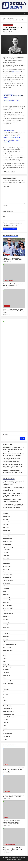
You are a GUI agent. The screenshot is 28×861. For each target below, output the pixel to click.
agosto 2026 (6, 516)
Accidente (6, 636)
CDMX (4, 655)
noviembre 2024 (7, 574)
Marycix (5, 481)
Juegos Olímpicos (8, 683)
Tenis (4, 725)
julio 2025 (5, 552)
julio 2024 (5, 586)
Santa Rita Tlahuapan (9, 717)
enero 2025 (6, 569)
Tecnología (6, 722)
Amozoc (5, 639)
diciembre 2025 (7, 538)
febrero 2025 (6, 566)
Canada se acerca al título (11, 501)
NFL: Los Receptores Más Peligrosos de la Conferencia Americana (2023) (13, 482)
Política (8, 171)
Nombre (5, 205)
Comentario (6, 186)
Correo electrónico (8, 211)
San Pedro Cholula (8, 714)
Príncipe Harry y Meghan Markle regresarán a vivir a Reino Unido (14, 247)
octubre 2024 (7, 577)
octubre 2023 (7, 611)
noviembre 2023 (7, 608)
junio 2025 (6, 555)
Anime (5, 642)
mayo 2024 (6, 591)
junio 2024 (6, 588)
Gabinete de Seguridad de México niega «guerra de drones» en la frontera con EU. (13, 466)
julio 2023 (5, 619)
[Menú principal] (3, 13)
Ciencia (5, 658)
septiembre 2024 (8, 580)
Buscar (5, 434)
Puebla (5, 703)
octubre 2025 (7, 544)
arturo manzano (7, 650)
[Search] (24, 13)
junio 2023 (6, 622)
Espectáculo (6, 254)
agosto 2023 (6, 616)
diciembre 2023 (7, 605)
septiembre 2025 (8, 547)
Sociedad (5, 719)
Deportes (6, 669)
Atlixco (5, 653)
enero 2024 (6, 602)
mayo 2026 (6, 524)
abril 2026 (6, 527)
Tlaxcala (5, 728)
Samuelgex (6, 487)
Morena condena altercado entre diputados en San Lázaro (14, 273)
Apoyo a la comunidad (9, 644)
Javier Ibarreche (16, 71)
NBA (4, 697)
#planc (6, 97)
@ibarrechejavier (9, 130)
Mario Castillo (7, 31)
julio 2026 (5, 519)
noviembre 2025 (7, 541)
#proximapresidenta (17, 95)
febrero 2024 (7, 599)
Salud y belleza (7, 708)
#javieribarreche (15, 137)
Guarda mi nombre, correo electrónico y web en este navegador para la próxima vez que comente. (14, 223)
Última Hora (6, 731)
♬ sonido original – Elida (11, 100)
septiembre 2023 (8, 613)
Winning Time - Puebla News (11, 499)
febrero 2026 (7, 533)
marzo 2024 (6, 597)
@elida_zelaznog (9, 94)
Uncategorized (7, 733)
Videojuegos (6, 736)
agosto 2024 (6, 583)
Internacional (7, 680)
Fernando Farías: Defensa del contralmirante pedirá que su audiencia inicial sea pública (11, 460)
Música (5, 692)
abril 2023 (5, 625)
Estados (5, 678)
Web (4, 216)
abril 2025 (5, 561)
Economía (6, 672)
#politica (6, 137)
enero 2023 (6, 627)
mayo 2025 (6, 558)
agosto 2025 (6, 549)
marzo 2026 (6, 530)
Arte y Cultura (7, 647)
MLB (4, 686)
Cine (4, 661)
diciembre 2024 (7, 572)
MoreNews (10, 859)
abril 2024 (6, 594)
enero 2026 (6, 536)
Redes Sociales (7, 705)
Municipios (6, 689)
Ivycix (4, 493)
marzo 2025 (6, 563)
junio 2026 (6, 522)
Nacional (6, 280)
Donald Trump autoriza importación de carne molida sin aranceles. (14, 784)
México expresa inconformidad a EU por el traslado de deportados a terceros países (13, 449)
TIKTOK (12, 171)
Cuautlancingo (7, 667)
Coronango (6, 664)
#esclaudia (7, 95)
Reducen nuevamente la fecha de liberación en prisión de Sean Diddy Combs (14, 298)
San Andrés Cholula (8, 711)
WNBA (5, 739)
